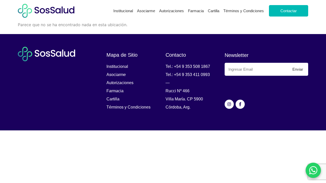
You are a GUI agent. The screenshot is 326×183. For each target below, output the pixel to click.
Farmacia (196, 11)
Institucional (123, 11)
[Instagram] (229, 104)
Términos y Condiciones (243, 11)
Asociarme (146, 11)
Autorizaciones (171, 11)
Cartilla (213, 11)
